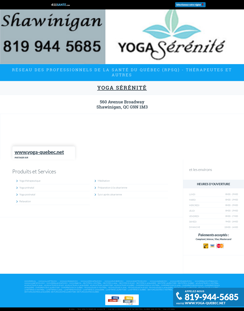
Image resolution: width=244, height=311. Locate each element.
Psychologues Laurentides (185, 287)
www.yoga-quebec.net (205, 303)
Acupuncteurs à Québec (124, 285)
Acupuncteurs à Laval (33, 285)
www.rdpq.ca (30, 281)
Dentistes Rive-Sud (127, 283)
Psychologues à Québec (208, 287)
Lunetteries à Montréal (34, 290)
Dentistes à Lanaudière (146, 283)
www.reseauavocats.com (57, 283)
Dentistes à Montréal (92, 283)
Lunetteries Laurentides (116, 290)
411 (60, 4)
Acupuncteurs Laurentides (101, 285)
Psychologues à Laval (117, 287)
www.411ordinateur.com (91, 281)
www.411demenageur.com (181, 281)
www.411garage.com (158, 281)
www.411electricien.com (136, 281)
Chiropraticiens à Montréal (148, 285)
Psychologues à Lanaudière (161, 287)
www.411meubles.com (69, 281)
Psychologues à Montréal (95, 287)
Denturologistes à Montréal (160, 290)
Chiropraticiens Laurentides (47, 287)
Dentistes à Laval (110, 283)
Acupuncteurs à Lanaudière (77, 285)
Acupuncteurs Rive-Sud (54, 285)
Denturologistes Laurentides (63, 292)
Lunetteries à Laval (54, 290)
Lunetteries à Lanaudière (93, 290)
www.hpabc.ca (75, 283)
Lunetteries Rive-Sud (72, 290)
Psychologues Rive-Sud (138, 287)
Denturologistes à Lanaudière (37, 292)
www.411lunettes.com (47, 281)
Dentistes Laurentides (167, 283)
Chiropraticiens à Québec (72, 287)
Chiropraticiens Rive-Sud (192, 285)
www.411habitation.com (34, 283)
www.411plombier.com (114, 281)
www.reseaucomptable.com (206, 281)
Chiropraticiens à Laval (171, 285)
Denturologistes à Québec (88, 292)
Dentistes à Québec (186, 283)
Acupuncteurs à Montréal (207, 283)
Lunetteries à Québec (137, 290)
